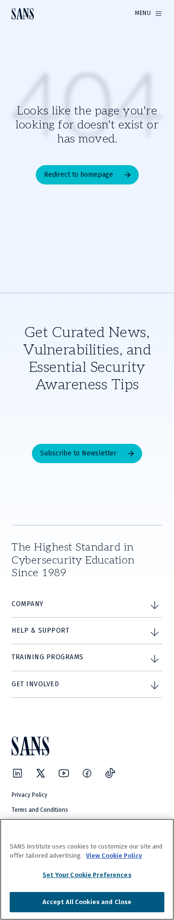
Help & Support (40, 630)
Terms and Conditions (40, 810)
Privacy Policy (29, 795)
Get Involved (35, 684)
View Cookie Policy (114, 855)
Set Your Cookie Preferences (87, 874)
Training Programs (48, 657)
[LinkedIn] (17, 773)
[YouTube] (64, 773)
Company (28, 604)
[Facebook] (87, 773)
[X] (40, 773)
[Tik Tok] (110, 773)
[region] (87, 869)
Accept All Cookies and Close (87, 902)
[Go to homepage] (23, 14)
